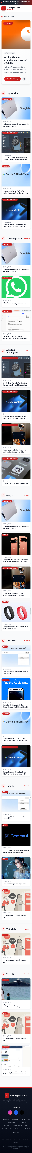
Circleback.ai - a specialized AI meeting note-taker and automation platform (15, 338)
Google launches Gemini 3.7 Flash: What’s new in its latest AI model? (14, 226)
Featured (15, 1119)
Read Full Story (12, 79)
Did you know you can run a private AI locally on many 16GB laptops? (16, 851)
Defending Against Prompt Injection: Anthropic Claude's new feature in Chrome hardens (15, 1074)
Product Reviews (15, 1129)
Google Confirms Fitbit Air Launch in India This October (15, 628)
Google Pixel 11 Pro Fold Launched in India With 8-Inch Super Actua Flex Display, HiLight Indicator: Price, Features (15, 563)
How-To (27, 1126)
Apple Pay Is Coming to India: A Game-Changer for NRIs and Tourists (16, 706)
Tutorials (4, 1129)
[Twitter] (22, 1112)
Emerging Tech (25, 1119)
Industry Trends (17, 1126)
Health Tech (26, 1129)
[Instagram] (10, 1112)
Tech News (6, 1126)
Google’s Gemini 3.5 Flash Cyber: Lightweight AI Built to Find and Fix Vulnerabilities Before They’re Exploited (15, 194)
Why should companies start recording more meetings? (12, 1006)
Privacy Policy (6, 1140)
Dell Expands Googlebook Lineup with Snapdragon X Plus (16, 125)
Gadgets (23, 1122)
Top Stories (5, 1119)
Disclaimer (17, 1140)
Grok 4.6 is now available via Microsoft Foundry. (15, 60)
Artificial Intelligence (12, 1122)
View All (26, 238)
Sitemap (16, 1142)
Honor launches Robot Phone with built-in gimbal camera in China (14, 451)
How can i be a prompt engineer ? (14, 884)
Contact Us (26, 1140)
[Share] (24, 79)
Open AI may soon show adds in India (16, 483)
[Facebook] (16, 1112)
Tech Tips (16, 1132)
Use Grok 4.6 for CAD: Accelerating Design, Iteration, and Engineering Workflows (15, 160)
